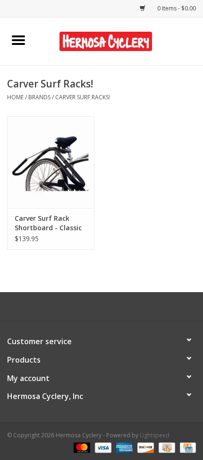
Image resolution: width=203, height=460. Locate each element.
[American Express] (123, 447)
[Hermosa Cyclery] (120, 40)
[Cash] (165, 447)
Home (15, 97)
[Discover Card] (144, 447)
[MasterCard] (81, 447)
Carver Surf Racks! (82, 97)
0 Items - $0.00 (176, 8)
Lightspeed (154, 435)
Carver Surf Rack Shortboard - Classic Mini (48, 223)
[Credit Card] (186, 447)
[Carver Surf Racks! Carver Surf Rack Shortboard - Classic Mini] (50, 162)
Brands (39, 97)
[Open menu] (18, 39)
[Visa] (102, 447)
